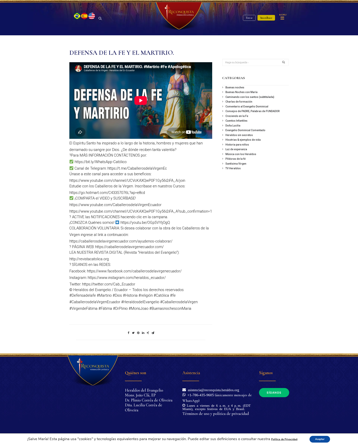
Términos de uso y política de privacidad (215, 413)
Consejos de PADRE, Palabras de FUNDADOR (252, 111)
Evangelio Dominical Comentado (245, 130)
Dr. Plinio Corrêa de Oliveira (148, 400)
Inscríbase (266, 17)
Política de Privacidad (284, 439)
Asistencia (191, 373)
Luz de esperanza (236, 149)
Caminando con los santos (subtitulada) (249, 96)
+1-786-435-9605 (200, 394)
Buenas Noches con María (241, 92)
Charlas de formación (238, 101)
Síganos (274, 392)
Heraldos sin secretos (239, 135)
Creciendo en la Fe (236, 116)
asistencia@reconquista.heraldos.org (213, 389)
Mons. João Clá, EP (140, 395)
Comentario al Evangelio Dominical (246, 106)
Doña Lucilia (232, 125)
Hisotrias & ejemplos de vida (243, 139)
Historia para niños (237, 144)
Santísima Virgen (235, 163)
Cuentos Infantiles (236, 120)
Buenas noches (234, 87)
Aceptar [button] (319, 439)
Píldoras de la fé (235, 158)
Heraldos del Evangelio (144, 390)
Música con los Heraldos (240, 154)
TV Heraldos (233, 168)
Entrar (249, 17)
